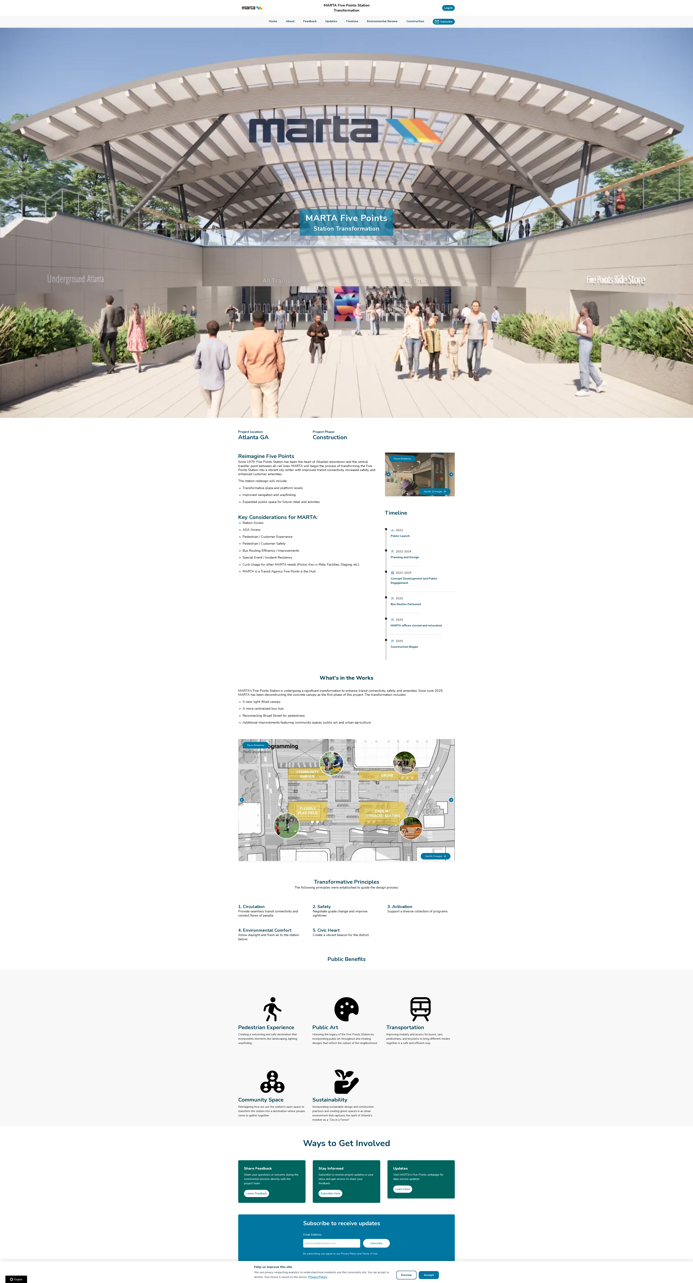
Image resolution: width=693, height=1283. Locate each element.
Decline (406, 1275)
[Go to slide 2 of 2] (349, 858)
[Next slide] (451, 474)
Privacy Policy (317, 1277)
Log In (448, 8)
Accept (429, 1275)
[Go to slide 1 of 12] (392, 494)
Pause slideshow (402, 458)
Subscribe (376, 1243)
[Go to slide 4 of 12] (407, 494)
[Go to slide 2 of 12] (397, 494)
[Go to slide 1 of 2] (344, 858)
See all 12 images (433, 491)
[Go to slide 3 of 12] (402, 494)
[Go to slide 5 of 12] (412, 494)
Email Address (312, 1235)
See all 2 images (433, 856)
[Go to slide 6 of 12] (417, 494)
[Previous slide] (388, 474)
